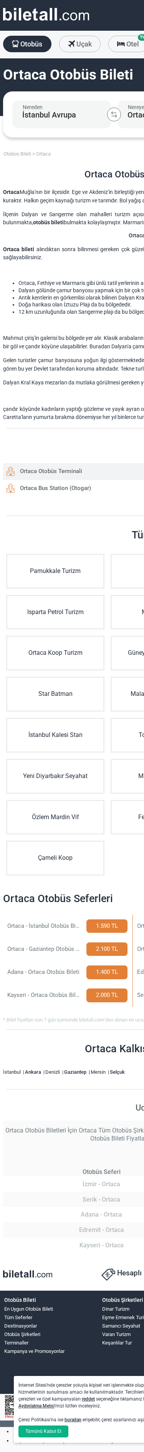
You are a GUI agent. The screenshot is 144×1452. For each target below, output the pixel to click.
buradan (73, 1419)
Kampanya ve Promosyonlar (34, 1351)
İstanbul (12, 1072)
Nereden (33, 107)
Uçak (83, 44)
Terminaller (16, 1343)
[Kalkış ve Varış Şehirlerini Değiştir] (114, 114)
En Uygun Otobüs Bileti (28, 1309)
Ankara (33, 1072)
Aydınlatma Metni (36, 1406)
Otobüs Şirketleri (22, 1334)
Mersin (99, 1072)
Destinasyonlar (20, 1326)
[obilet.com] (46, 21)
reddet (88, 1399)
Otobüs (30, 44)
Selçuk (117, 1072)
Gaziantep (76, 1072)
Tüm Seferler (18, 1317)
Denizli (53, 1072)
